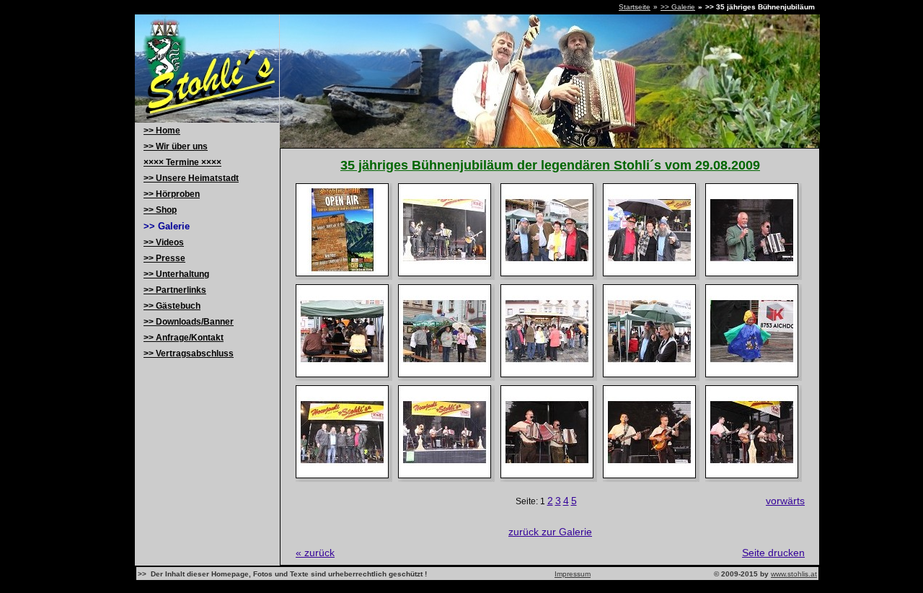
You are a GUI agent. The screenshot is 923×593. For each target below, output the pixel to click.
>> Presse (164, 258)
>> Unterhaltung (176, 274)
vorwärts (785, 500)
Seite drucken (773, 552)
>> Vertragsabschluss (188, 353)
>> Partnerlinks (174, 290)
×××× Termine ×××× (182, 162)
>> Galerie (678, 7)
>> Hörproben (171, 194)
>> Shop (160, 210)
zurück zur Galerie (550, 531)
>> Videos (163, 242)
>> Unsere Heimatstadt (191, 178)
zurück (315, 552)
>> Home (161, 131)
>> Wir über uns (175, 146)
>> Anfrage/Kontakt (183, 338)
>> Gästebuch (171, 306)
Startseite (634, 7)
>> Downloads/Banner (188, 322)
